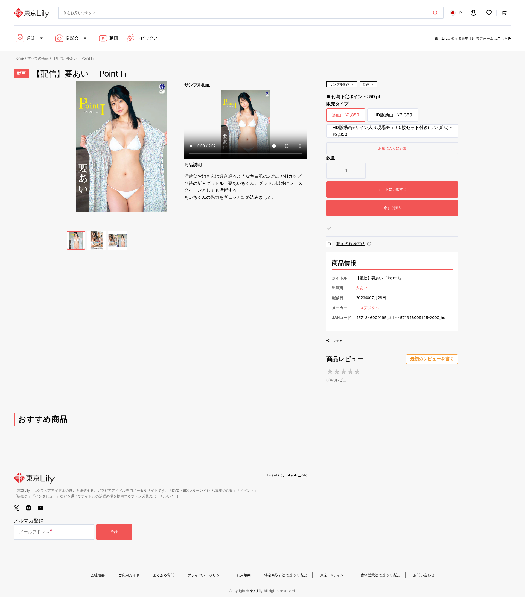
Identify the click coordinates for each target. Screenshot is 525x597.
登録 (114, 531)
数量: (331, 157)
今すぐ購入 (392, 208)
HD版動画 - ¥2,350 (393, 117)
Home (19, 58)
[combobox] (251, 13)
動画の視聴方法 (350, 243)
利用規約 (244, 575)
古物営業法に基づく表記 (380, 575)
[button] (474, 13)
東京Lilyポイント (333, 575)
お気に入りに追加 (392, 148)
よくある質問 (163, 575)
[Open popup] (369, 244)
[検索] (436, 13)
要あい (362, 287)
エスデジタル (367, 307)
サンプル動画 (339, 84)
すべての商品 (38, 58)
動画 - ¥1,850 (345, 117)
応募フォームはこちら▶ (491, 38)
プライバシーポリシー (205, 575)
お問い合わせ (423, 575)
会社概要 (98, 575)
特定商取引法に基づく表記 (285, 575)
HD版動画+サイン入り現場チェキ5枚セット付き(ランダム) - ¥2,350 (392, 131)
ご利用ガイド (128, 575)
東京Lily (256, 591)
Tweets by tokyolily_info (287, 475)
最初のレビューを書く (432, 358)
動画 (366, 84)
